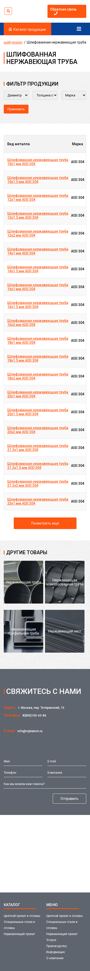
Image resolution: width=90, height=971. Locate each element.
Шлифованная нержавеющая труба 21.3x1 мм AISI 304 (37, 448)
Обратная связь (63, 9)
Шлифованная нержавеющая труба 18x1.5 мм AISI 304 (37, 358)
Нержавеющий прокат (19, 934)
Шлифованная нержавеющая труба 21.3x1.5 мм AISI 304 (37, 466)
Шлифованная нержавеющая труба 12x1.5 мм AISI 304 (37, 215)
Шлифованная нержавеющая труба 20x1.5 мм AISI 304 (37, 412)
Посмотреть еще (45, 523)
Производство (56, 946)
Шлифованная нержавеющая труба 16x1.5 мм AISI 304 (37, 305)
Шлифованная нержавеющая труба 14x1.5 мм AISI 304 (37, 269)
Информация (55, 952)
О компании (55, 958)
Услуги (51, 940)
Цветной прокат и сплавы (22, 916)
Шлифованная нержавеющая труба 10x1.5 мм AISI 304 (37, 180)
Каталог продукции (30, 29)
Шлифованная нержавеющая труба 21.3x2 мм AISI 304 (37, 483)
